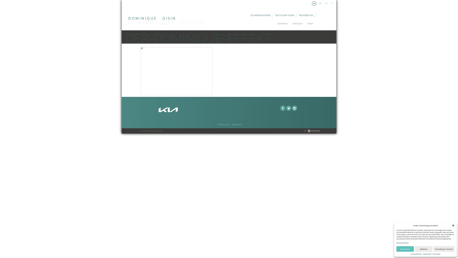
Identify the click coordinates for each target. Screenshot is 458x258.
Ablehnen (423, 249)
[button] (453, 225)
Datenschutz (427, 254)
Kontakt (298, 23)
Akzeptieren (405, 249)
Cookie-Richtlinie (416, 254)
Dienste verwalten (402, 243)
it (332, 3)
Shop (310, 23)
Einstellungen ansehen (444, 249)
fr (326, 3)
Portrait (283, 23)
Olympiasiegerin (260, 15)
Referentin (306, 15)
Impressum (436, 254)
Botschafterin (285, 15)
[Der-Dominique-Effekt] (176, 71)
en (320, 3)
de (314, 3)
